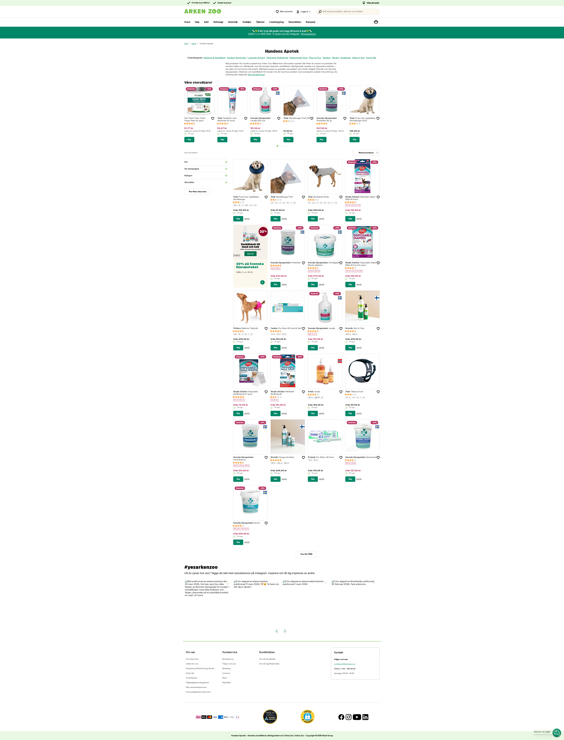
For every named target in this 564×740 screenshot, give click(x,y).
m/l (251, 205)
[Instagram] (348, 717)
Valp (197, 22)
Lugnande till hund (256, 58)
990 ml (354, 334)
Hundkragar (345, 58)
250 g (348, 463)
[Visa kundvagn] (377, 22)
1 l (315, 334)
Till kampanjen (308, 34)
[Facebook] (341, 717)
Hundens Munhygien (236, 58)
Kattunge (218, 22)
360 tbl (317, 271)
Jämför (247, 219)
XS (239, 205)
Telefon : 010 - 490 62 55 (344, 669)
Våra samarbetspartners (196, 687)
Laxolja (321, 328)
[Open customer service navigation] (557, 733)
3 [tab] (282, 146)
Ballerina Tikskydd (245, 328)
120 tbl (310, 271)
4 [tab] (285, 146)
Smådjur (246, 22)
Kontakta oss (228, 659)
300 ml (317, 397)
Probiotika (285, 263)
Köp (189, 140)
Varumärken (294, 22)
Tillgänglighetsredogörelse (197, 683)
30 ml (278, 334)
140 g (241, 466)
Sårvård (335, 58)
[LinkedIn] (365, 717)
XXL (361, 271)
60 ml (284, 334)
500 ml (310, 334)
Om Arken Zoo (192, 659)
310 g (247, 466)
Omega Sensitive (282, 457)
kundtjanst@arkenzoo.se (344, 664)
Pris (186, 162)
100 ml (310, 397)
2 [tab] (280, 146)
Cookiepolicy (191, 678)
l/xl (255, 205)
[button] (207, 603)
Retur (224, 678)
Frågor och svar (229, 664)
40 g (272, 268)
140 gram (237, 529)
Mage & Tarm (358, 58)
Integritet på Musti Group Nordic (200, 669)
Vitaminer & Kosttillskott (215, 58)
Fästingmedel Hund (298, 58)
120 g (353, 463)
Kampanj (310, 22)
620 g (236, 466)
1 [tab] (277, 146)
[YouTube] (357, 717)
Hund (187, 22)
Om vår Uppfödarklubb (269, 664)
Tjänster (260, 22)
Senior (246, 523)
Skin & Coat (354, 328)
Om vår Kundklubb (267, 659)
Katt (206, 22)
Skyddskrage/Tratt (296, 118)
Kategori (188, 176)
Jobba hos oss (192, 664)
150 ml (273, 463)
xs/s (276, 203)
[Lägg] (212, 118)
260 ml (348, 334)
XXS (235, 205)
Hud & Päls (371, 58)
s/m (283, 203)
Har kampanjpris (191, 169)
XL (359, 205)
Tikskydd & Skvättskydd (277, 58)
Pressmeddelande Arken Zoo (198, 692)
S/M (246, 205)
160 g (278, 268)
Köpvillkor (226, 683)
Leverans (226, 673)
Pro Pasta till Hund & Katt (286, 328)
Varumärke (189, 182)
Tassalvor (327, 58)
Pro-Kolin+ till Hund (321, 457)
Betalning (226, 669)
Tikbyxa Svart (354, 392)
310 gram (245, 529)
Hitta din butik (373, 3)
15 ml (273, 334)
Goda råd (190, 673)
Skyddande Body (318, 197)
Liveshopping (276, 22)
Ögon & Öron (315, 58)
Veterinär (233, 22)
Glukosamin (361, 457)
